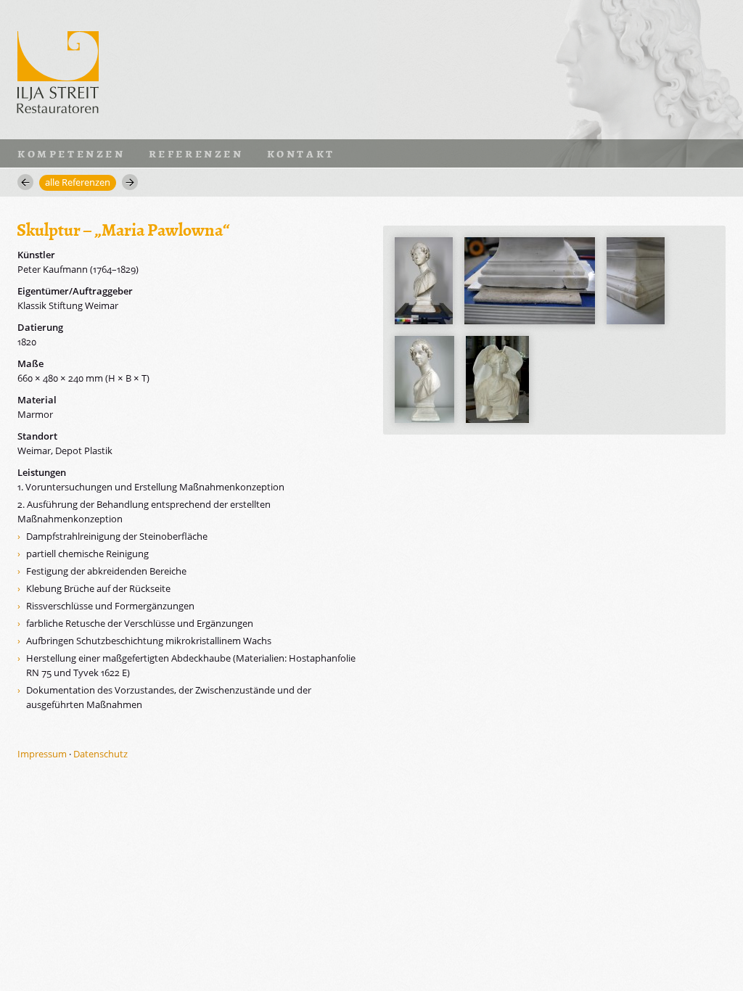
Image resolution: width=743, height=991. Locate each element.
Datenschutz (100, 753)
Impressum (42, 753)
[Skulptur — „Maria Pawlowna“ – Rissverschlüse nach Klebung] (636, 280)
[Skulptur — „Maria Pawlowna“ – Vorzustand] (424, 280)
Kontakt (301, 153)
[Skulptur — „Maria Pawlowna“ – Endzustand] (424, 379)
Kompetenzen (71, 153)
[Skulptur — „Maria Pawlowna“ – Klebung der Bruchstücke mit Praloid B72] (529, 280)
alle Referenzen (77, 182)
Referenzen (196, 153)
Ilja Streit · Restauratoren (58, 69)
